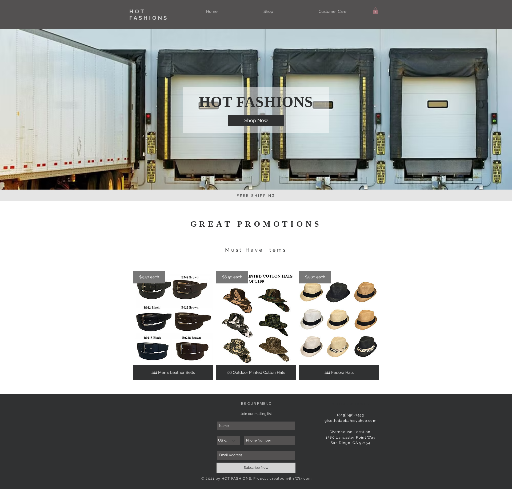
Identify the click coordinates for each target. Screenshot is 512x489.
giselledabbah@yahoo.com (351, 421)
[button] (375, 10)
